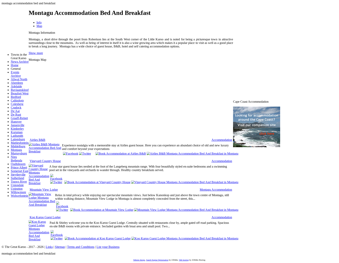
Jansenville (17, 125)
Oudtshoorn (18, 164)
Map (39, 26)
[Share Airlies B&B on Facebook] (70, 153)
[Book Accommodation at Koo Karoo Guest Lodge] (98, 238)
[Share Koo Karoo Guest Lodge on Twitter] (57, 238)
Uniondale (17, 185)
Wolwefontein (19, 195)
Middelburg (18, 146)
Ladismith (17, 135)
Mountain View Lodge (44, 189)
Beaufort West (19, 93)
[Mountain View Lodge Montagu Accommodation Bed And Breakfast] (42, 204)
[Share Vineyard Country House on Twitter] (56, 182)
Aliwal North (19, 79)
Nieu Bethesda (16, 158)
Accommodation (221, 139)
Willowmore (18, 192)
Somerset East (19, 171)
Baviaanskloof (20, 90)
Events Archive (16, 74)
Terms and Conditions (80, 246)
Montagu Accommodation (216, 189)
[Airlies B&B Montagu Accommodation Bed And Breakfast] (45, 151)
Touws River (19, 181)
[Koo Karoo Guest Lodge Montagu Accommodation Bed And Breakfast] (39, 239)
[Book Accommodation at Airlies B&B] (121, 153)
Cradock (16, 107)
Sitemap (60, 246)
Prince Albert (19, 167)
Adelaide (16, 86)
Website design (139, 260)
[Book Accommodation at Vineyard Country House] (97, 182)
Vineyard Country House (45, 161)
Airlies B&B (37, 139)
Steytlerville (18, 174)
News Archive (20, 61)
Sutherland (17, 178)
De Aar (15, 111)
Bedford (16, 97)
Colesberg (17, 104)
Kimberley (17, 128)
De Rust (16, 114)
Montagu (16, 149)
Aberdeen (17, 82)
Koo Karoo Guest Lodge (45, 217)
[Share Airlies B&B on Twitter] (85, 153)
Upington (17, 188)
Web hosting (184, 260)
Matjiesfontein (19, 142)
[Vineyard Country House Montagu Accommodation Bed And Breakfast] (39, 183)
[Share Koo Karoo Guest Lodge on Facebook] (57, 235)
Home (14, 65)
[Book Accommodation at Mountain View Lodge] (101, 209)
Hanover (16, 121)
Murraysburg (19, 153)
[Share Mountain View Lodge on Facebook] (62, 206)
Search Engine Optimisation (157, 260)
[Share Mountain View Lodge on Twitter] (62, 209)
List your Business (108, 246)
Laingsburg (18, 139)
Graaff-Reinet (19, 118)
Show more (36, 53)
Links (49, 246)
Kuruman (17, 132)
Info (39, 22)
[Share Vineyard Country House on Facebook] (56, 178)
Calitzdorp (17, 100)
